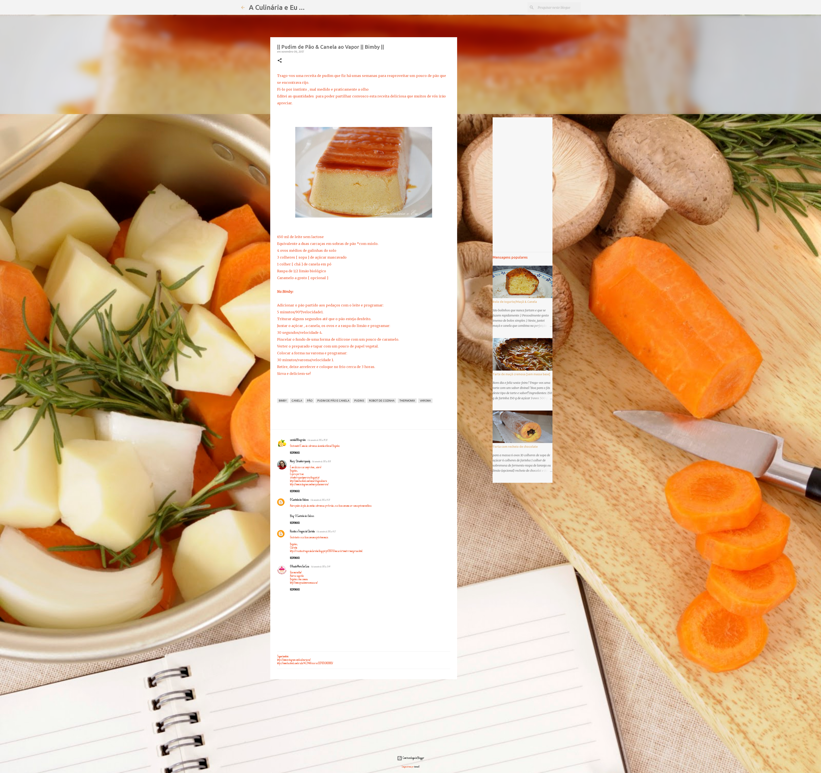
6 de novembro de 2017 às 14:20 (320, 500)
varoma (425, 400)
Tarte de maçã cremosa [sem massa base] (521, 374)
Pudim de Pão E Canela (333, 400)
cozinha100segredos (298, 440)
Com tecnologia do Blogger (413, 758)
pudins (359, 400)
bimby (283, 400)
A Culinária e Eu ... (277, 7)
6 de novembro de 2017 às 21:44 (320, 566)
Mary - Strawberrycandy (300, 461)
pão (309, 400)
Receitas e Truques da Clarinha (302, 531)
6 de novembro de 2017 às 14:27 (325, 531)
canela (297, 400)
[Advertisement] (364, 715)
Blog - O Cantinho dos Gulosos (302, 516)
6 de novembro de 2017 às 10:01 (321, 461)
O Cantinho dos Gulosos (299, 500)
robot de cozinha (381, 400)
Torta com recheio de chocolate (515, 446)
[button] (279, 61)
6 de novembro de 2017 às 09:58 (317, 440)
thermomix (407, 400)
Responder (295, 453)
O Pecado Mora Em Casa (299, 566)
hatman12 (416, 767)
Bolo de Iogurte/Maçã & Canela (515, 301)
